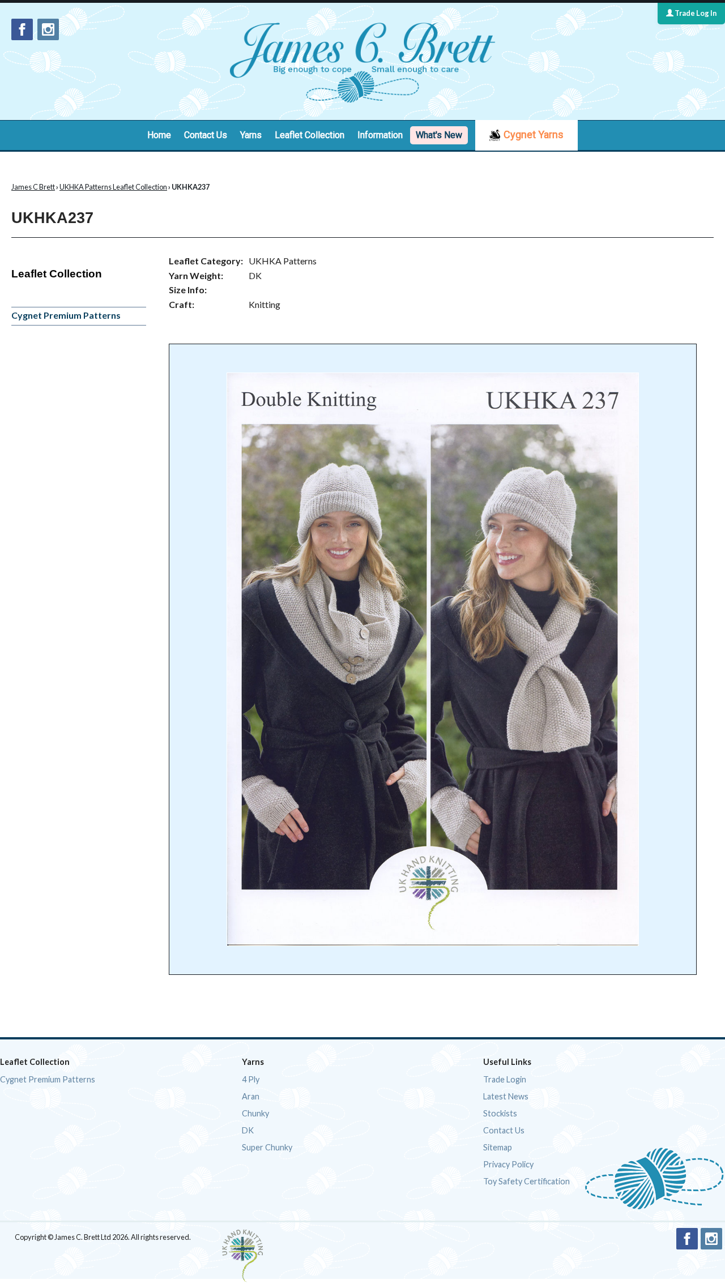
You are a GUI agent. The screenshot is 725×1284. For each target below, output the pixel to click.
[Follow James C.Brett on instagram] (48, 29)
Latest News (505, 1096)
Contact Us (205, 135)
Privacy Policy (508, 1164)
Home (159, 135)
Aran (250, 1096)
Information (380, 135)
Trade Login (504, 1079)
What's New (439, 135)
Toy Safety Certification (526, 1181)
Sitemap (497, 1147)
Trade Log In (695, 13)
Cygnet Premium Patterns (66, 315)
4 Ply (250, 1079)
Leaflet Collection (309, 135)
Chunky (255, 1113)
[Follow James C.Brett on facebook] (22, 29)
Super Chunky (267, 1147)
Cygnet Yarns (534, 134)
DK (248, 1130)
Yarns (251, 135)
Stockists (500, 1113)
